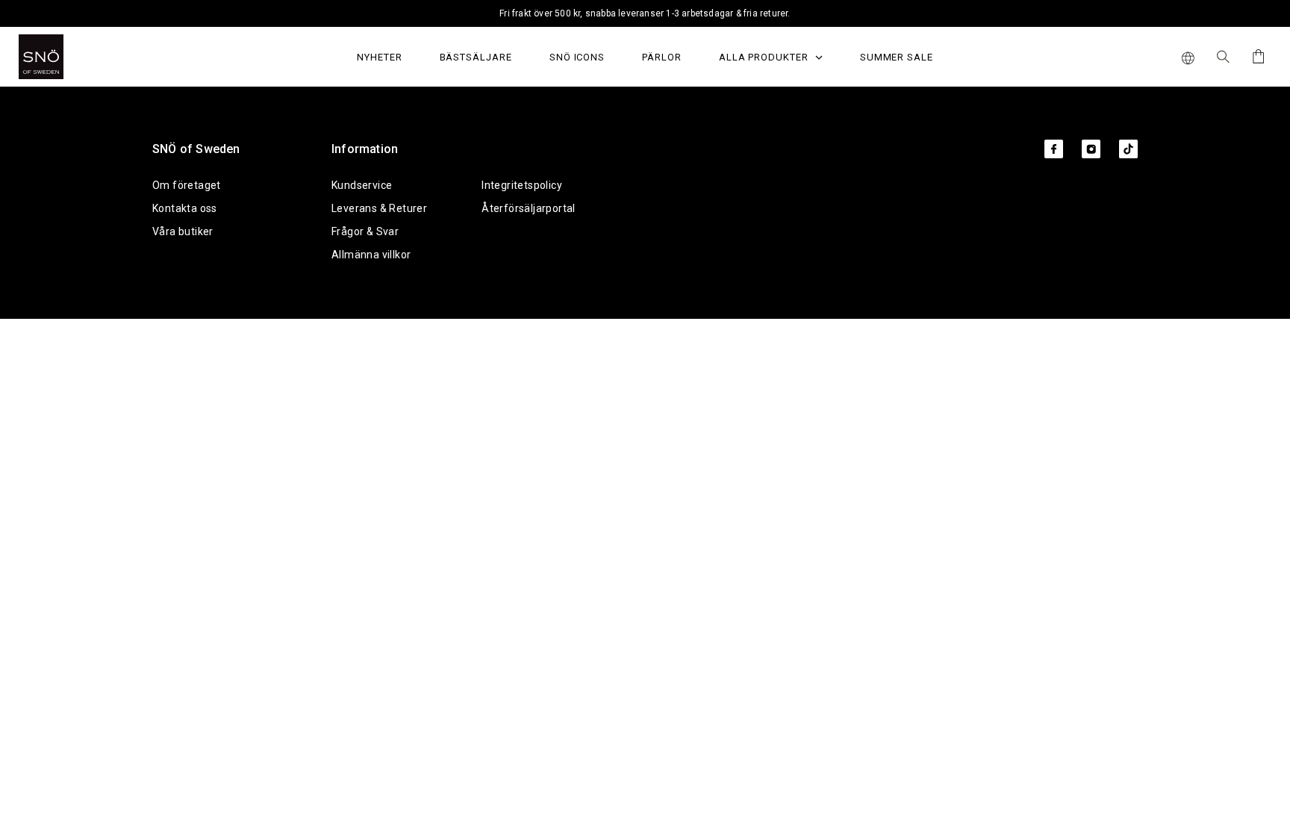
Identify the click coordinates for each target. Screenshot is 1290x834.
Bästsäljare (476, 57)
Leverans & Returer (379, 208)
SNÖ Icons (577, 57)
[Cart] (1256, 56)
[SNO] (69, 57)
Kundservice (361, 185)
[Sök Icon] (1223, 57)
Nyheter (379, 57)
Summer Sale (896, 57)
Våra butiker (183, 231)
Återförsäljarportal (529, 208)
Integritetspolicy (522, 185)
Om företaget (186, 185)
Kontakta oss (184, 208)
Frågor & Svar (365, 231)
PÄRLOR (662, 57)
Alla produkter (765, 57)
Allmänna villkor (371, 255)
